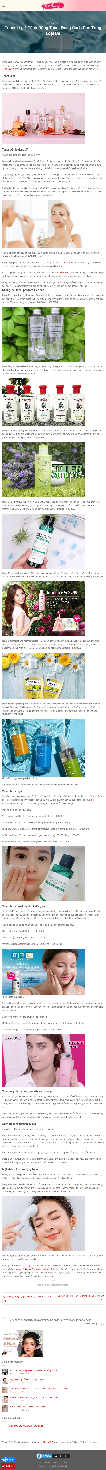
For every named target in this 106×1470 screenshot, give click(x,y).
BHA (67, 272)
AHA (62, 272)
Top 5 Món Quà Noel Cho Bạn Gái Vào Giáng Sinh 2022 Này (38, 1388)
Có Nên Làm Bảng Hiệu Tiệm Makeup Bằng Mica (33, 1370)
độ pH (5, 195)
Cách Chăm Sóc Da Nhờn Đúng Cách (27, 1406)
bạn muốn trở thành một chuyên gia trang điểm (33, 1269)
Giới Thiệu (62, 1462)
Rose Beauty (8, 69)
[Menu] (3, 5)
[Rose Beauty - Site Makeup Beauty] (53, 6)
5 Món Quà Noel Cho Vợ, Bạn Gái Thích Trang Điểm (34, 1397)
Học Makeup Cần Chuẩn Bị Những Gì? (28, 1379)
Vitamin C (55, 262)
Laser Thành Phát (45, 1442)
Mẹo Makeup (53, 23)
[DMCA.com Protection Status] (53, 1456)
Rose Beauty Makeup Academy (25, 1425)
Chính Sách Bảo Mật (47, 1462)
